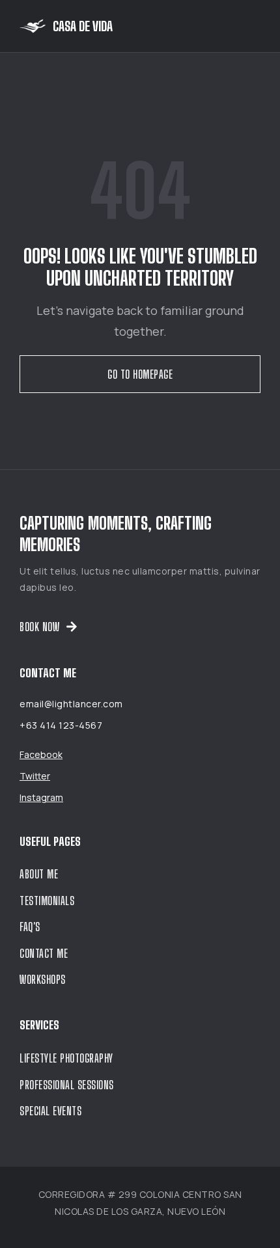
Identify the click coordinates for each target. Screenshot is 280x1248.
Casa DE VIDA (83, 26)
